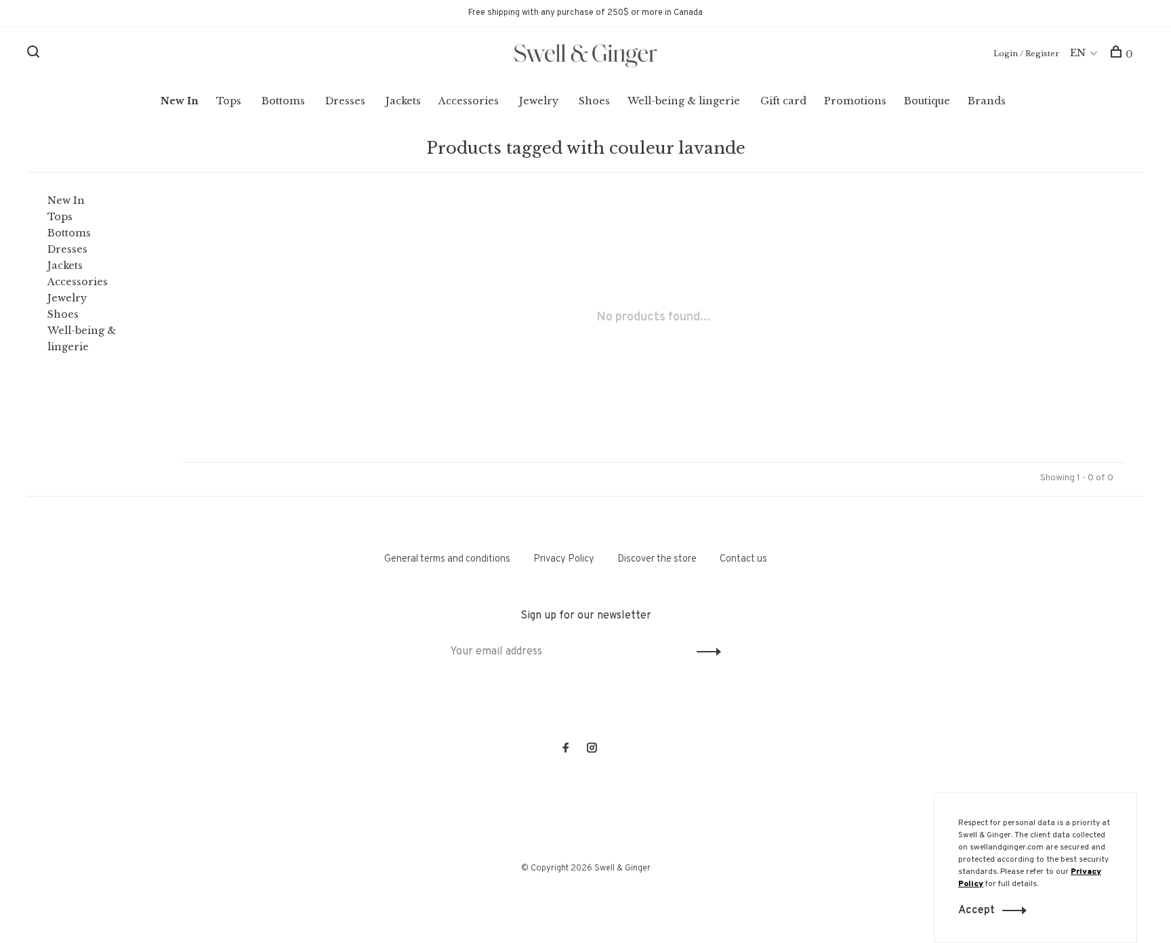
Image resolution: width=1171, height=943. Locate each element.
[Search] (35, 54)
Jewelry (538, 101)
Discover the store (657, 559)
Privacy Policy (563, 559)
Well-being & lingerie (684, 101)
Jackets (403, 101)
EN (1078, 53)
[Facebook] (566, 749)
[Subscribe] (705, 652)
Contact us (743, 559)
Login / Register (1026, 53)
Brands (987, 101)
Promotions (855, 101)
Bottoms (283, 101)
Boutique (927, 101)
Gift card (783, 101)
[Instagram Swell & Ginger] (591, 749)
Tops (228, 101)
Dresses (345, 101)
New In (180, 101)
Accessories (468, 101)
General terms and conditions (447, 559)
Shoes (594, 101)
